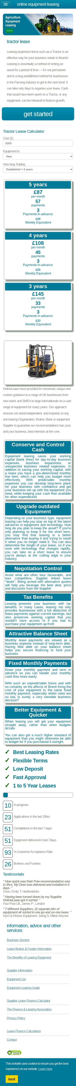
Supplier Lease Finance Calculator (28, 1001)
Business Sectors (18, 940)
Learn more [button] (45, 1069)
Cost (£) (8, 138)
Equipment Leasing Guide (23, 988)
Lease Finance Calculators (24, 1031)
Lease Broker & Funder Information (29, 949)
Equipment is (11, 151)
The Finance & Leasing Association (29, 1009)
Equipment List (16, 979)
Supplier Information (19, 970)
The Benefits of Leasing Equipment (29, 957)
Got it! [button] (11, 1079)
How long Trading (14, 164)
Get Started (38, 114)
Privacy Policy (16, 1018)
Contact (12, 1040)
